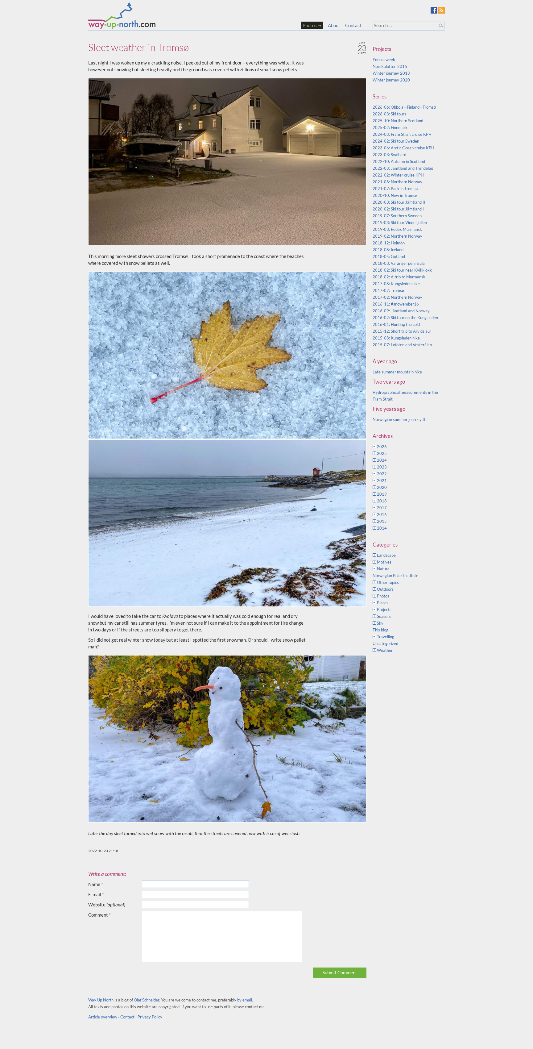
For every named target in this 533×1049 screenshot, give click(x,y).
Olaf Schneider (146, 999)
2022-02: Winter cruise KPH (398, 175)
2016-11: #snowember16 (396, 304)
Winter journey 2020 (391, 79)
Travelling (385, 636)
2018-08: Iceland (388, 249)
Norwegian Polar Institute (395, 575)
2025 (382, 453)
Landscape (386, 555)
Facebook (434, 10)
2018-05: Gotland (389, 256)
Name (95, 884)
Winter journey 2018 (391, 73)
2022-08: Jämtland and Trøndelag (403, 168)
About (334, 25)
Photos (310, 25)
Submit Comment (339, 972)
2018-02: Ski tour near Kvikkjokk (402, 270)
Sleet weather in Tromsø (138, 47)
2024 (382, 460)
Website (106, 904)
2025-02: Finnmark (390, 127)
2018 (382, 500)
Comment (99, 915)
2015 (382, 521)
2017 (382, 507)
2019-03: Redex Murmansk (397, 229)
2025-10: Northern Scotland (398, 120)
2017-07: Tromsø (388, 290)
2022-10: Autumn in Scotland (399, 161)
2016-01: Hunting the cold (396, 324)
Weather (385, 650)
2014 (382, 528)
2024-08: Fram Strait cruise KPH (402, 134)
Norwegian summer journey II (399, 419)
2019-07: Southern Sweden (397, 215)
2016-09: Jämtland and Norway (401, 310)
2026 (382, 446)
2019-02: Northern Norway (397, 236)
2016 (382, 514)
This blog (380, 629)
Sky (380, 623)
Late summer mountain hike (397, 371)
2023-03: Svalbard (389, 154)
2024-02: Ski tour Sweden (396, 141)
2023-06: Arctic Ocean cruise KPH (403, 147)
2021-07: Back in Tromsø (395, 188)
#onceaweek (384, 59)
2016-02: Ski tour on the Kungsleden (405, 317)
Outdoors (385, 589)
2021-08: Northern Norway (397, 181)
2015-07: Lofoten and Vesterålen (402, 344)
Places (382, 602)
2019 (382, 494)
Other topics (388, 582)
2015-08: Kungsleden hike (396, 337)
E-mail (96, 894)
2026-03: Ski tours (389, 113)
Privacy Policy (150, 1016)
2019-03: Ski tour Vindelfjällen (400, 222)
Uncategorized (385, 643)
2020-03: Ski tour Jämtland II (399, 202)
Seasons (384, 616)
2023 (382, 466)
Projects (384, 609)
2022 (382, 473)
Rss (441, 10)
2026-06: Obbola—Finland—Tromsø (404, 107)
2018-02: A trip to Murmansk (399, 276)
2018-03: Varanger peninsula (399, 263)
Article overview (102, 1016)
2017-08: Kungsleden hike (396, 283)
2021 (382, 480)
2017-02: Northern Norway (397, 297)
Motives (384, 562)
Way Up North (101, 999)
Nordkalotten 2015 (390, 66)
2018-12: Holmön (389, 242)
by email (244, 999)
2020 (382, 487)
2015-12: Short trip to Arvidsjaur (402, 331)
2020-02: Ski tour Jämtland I (398, 208)
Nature (383, 568)
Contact (353, 25)
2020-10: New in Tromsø (395, 195)
